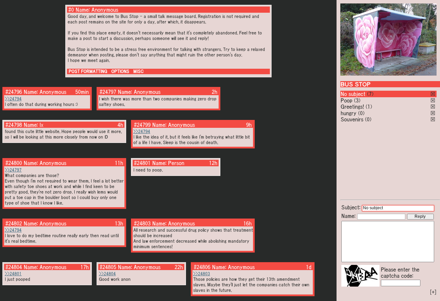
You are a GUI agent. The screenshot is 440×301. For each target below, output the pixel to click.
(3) (357, 100)
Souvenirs (352, 119)
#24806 (202, 267)
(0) (361, 113)
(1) (369, 106)
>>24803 (201, 273)
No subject (354, 94)
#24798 (14, 124)
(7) (370, 94)
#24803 (142, 223)
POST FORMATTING (88, 71)
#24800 (14, 163)
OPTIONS (120, 71)
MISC (138, 71)
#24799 (142, 124)
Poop (346, 100)
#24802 (14, 223)
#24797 (108, 91)
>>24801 (13, 273)
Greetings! (352, 106)
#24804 (14, 267)
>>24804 (107, 273)
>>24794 (13, 99)
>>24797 (13, 170)
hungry (348, 113)
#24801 (142, 163)
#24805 (108, 267)
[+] (433, 292)
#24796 (14, 91)
